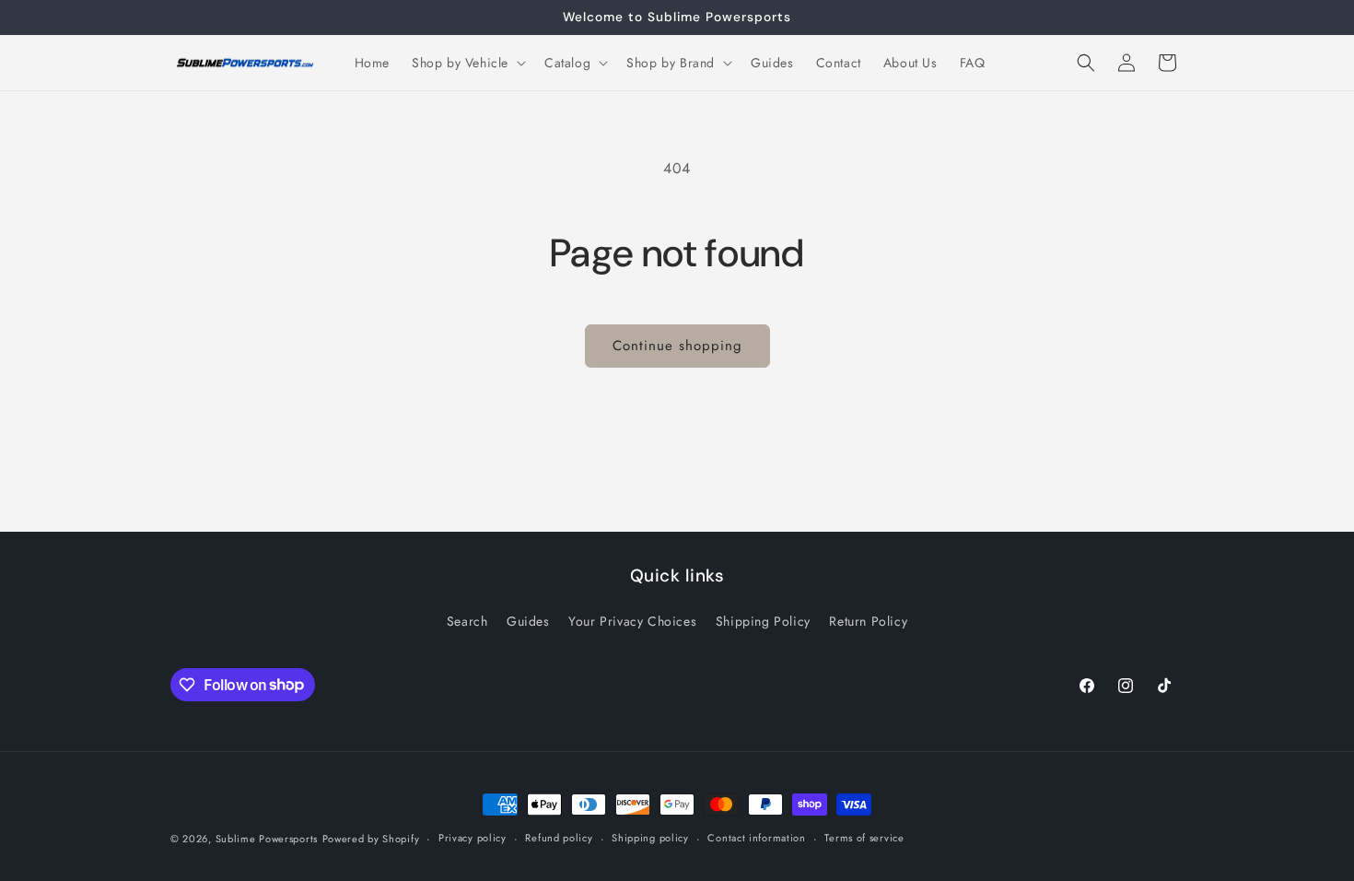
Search (467, 621)
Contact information (756, 837)
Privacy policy (472, 837)
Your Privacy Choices (632, 621)
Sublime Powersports (267, 838)
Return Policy (868, 621)
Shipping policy (650, 837)
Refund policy (558, 837)
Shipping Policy (763, 621)
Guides (528, 621)
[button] (467, 62)
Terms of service (864, 837)
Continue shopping (677, 345)
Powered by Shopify (371, 838)
